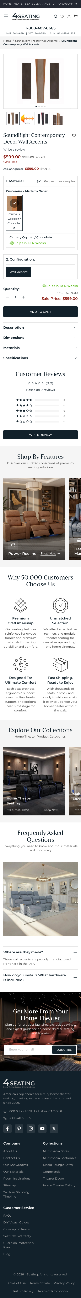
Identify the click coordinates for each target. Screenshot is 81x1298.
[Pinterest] (19, 1128)
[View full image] (73, 105)
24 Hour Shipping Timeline (16, 1194)
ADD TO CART (40, 312)
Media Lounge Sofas (58, 1165)
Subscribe (64, 1049)
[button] (5, 16)
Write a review (14, 149)
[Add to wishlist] (74, 135)
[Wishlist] (62, 16)
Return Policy (23, 1291)
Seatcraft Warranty (17, 1236)
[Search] (56, 16)
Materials (11, 348)
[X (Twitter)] (54, 1128)
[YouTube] (42, 1128)
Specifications (15, 358)
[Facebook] (7, 1128)
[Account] (69, 16)
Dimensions (14, 338)
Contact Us (11, 1158)
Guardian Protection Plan (18, 1245)
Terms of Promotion (53, 1291)
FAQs (7, 1215)
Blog (7, 1254)
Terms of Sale (40, 1283)
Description (13, 328)
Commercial (52, 1172)
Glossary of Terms (16, 1229)
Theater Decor (53, 1178)
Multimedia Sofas (56, 1151)
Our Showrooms (15, 1165)
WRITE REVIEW (40, 435)
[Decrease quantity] (7, 297)
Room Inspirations (16, 1178)
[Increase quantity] (24, 297)
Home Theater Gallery (59, 1185)
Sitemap (9, 1185)
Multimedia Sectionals (59, 1158)
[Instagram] (31, 1128)
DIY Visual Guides (16, 1222)
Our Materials (13, 1172)
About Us (10, 1151)
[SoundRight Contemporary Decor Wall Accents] (13, 118)
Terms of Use (16, 1283)
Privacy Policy (64, 1283)
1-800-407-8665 (40, 28)
